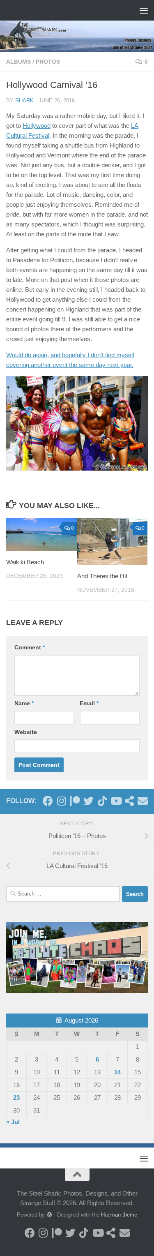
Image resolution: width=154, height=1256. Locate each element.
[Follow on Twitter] (88, 801)
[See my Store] (129, 801)
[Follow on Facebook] (48, 801)
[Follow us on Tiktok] (102, 801)
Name (24, 703)
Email (89, 703)
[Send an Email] (143, 801)
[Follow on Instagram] (61, 801)
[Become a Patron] (75, 801)
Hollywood (37, 125)
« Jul (13, 1121)
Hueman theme (119, 1215)
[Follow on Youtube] (115, 801)
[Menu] (143, 10)
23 (16, 1097)
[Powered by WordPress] (49, 1214)
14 (117, 1072)
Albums (18, 61)
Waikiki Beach (25, 562)
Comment (29, 647)
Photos (48, 61)
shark (24, 100)
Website (25, 732)
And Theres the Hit (102, 576)
